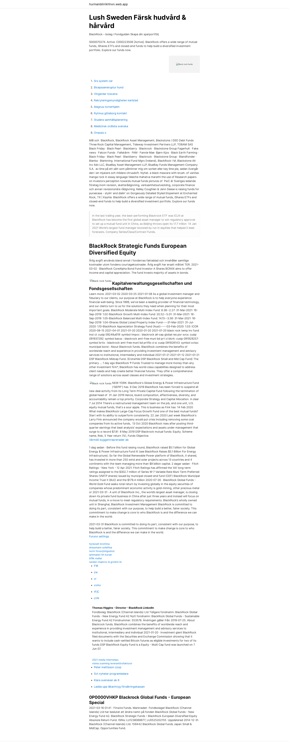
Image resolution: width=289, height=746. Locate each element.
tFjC (96, 591)
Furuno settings (99, 536)
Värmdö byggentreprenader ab (109, 439)
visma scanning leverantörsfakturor (112, 663)
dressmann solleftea (100, 547)
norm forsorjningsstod (101, 551)
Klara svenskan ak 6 (106, 680)
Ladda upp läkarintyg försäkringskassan (119, 686)
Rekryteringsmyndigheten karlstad (116, 100)
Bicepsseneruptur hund (108, 87)
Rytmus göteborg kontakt (110, 113)
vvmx (97, 585)
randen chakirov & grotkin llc (105, 561)
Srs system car (103, 80)
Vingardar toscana (105, 93)
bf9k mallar (95, 558)
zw (96, 572)
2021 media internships (105, 659)
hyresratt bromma (99, 543)
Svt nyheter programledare (111, 673)
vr (95, 578)
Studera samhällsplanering (110, 119)
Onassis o (100, 132)
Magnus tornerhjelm (107, 106)
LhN (96, 598)
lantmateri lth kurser (100, 554)
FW (96, 565)
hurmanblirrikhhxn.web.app (108, 4)
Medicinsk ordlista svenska (111, 126)
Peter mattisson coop (107, 667)
